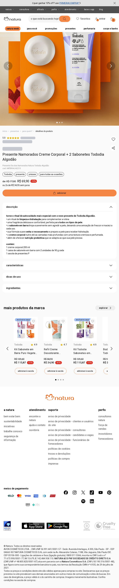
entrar (101, 19)
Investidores (105, 433)
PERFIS (102, 409)
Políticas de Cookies (59, 448)
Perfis (54, 9)
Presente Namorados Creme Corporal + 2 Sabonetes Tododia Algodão (53, 157)
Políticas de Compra (59, 458)
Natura (8, 9)
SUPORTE (53, 409)
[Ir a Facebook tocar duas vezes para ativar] (65, 492)
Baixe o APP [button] (89, 9)
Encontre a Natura (34, 418)
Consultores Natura (104, 418)
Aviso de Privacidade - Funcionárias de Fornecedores (68, 442)
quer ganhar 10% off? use (46, 3)
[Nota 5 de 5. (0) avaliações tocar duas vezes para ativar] (27, 137)
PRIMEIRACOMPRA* (69, 3)
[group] (56, 3)
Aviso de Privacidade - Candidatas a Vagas (71, 435)
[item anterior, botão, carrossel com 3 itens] (33, 3)
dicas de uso (13, 276)
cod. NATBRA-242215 (11, 168)
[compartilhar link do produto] (113, 148)
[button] (113, 139)
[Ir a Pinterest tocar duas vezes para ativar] (109, 492)
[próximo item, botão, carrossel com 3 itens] (80, 3)
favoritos (85, 18)
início (4, 131)
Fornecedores (105, 438)
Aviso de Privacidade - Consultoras (67, 430)
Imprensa (53, 463)
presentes (14, 131)
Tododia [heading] (18, 344)
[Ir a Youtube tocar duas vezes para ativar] (100, 492)
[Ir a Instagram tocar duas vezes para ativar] (74, 492)
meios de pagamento (16, 488)
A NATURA (9, 409)
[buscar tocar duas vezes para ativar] (64, 19)
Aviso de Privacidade (59, 416)
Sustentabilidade (13, 421)
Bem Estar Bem (12, 416)
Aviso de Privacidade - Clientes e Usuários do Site (70, 423)
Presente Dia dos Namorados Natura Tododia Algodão (25, 166)
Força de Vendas (102, 427)
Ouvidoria (34, 430)
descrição (12, 206)
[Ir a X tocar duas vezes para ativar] (83, 492)
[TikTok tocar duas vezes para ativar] (91, 492)
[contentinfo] (34, 344)
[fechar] (115, 3)
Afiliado (40, 9)
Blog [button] (101, 9)
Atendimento (70, 9)
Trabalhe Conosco (13, 431)
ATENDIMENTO (37, 409)
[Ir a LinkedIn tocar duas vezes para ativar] (91, 501)
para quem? (27, 131)
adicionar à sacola (26, 371)
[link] (25, 352)
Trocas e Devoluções (59, 453)
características (14, 265)
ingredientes (13, 288)
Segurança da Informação (11, 438)
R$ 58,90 (48, 359)
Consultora (24, 9)
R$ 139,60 (19, 359)
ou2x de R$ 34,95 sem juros (16, 185)
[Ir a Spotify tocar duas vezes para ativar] (83, 501)
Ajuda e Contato (37, 425)
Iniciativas (9, 426)
